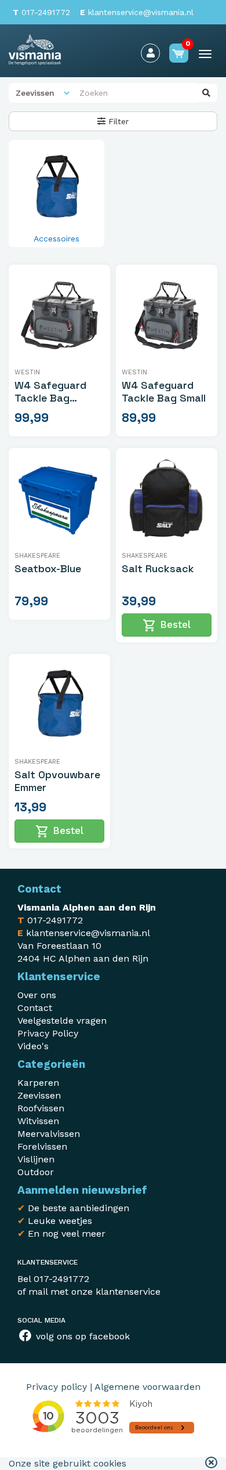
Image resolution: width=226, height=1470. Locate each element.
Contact (34, 1007)
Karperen (38, 1082)
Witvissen (38, 1120)
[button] (211, 1463)
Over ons (36, 995)
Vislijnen (35, 1159)
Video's (33, 1046)
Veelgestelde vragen (62, 1020)
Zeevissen (39, 1095)
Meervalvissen (48, 1133)
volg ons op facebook (81, 1336)
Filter (117, 121)
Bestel (167, 625)
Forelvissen (42, 1146)
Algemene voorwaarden (147, 1386)
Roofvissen (40, 1108)
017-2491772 (41, 12)
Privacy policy (56, 1386)
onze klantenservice (116, 1291)
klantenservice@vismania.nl (137, 12)
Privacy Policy (47, 1033)
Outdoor (35, 1172)
